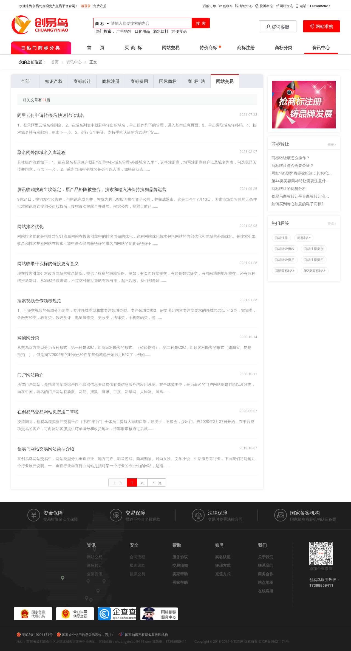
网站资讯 (286, 5)
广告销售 (124, 31)
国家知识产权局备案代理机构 (146, 634)
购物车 (228, 5)
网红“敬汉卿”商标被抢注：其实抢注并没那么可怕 (301, 173)
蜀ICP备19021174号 (37, 634)
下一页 (157, 482)
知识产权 (54, 81)
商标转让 (82, 81)
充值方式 (223, 573)
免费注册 (99, 5)
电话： (315, 5)
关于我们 (265, 556)
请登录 (86, 5)
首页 (55, 61)
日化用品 (142, 31)
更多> (332, 144)
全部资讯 (94, 573)
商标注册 (246, 47)
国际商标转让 (285, 270)
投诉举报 (266, 5)
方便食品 (179, 31)
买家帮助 (180, 582)
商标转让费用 (285, 259)
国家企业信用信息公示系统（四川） (88, 634)
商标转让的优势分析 (288, 188)
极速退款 (137, 565)
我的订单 (209, 5)
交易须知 (180, 565)
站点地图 (265, 582)
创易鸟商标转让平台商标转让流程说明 (301, 196)
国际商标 (168, 81)
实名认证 (223, 556)
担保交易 (137, 573)
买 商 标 (133, 47)
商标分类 (283, 47)
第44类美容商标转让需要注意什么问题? (301, 180)
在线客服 (265, 590)
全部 (25, 81)
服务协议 (180, 556)
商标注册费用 (314, 259)
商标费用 (139, 81)
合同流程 (137, 556)
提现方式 (223, 565)
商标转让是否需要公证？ (292, 165)
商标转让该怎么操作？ (290, 157)
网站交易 (171, 47)
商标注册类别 (314, 248)
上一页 (118, 482)
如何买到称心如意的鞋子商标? (297, 203)
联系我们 (265, 565)
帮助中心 (246, 5)
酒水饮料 (160, 31)
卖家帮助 (180, 573)
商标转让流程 (285, 248)
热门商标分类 (44, 47)
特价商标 (208, 47)
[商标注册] (304, 104)
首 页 (95, 47)
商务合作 (265, 573)
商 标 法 (196, 81)
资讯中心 (321, 47)
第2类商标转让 (314, 270)
